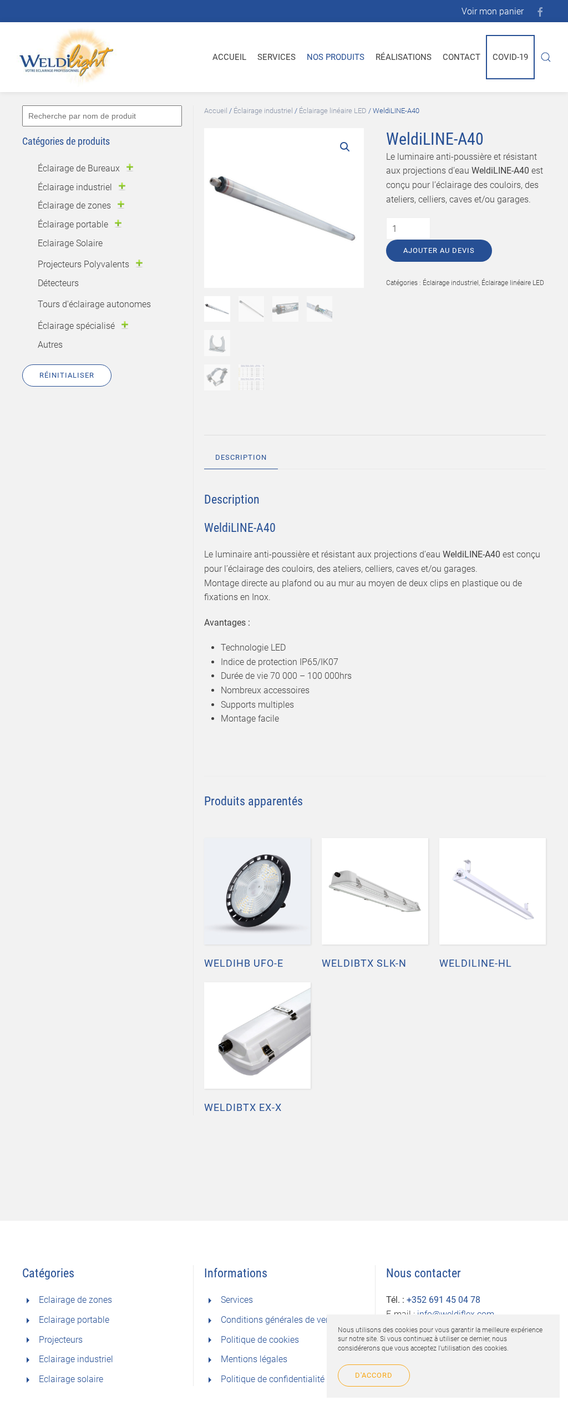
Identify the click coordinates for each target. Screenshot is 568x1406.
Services (276, 57)
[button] (345, 147)
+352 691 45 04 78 (443, 1300)
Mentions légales (254, 1359)
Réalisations (404, 57)
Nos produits (335, 57)
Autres (50, 344)
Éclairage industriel (263, 110)
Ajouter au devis (439, 250)
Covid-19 (510, 57)
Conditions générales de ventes (281, 1319)
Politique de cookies (260, 1339)
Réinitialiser (66, 375)
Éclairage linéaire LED (333, 110)
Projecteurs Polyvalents (83, 264)
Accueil (229, 57)
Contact (461, 57)
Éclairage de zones (74, 205)
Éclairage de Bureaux (79, 168)
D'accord (374, 1375)
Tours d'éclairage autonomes (94, 304)
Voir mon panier (493, 11)
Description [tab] (241, 457)
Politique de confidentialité (272, 1379)
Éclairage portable (73, 224)
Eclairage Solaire (70, 243)
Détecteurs (58, 283)
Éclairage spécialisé (76, 326)
